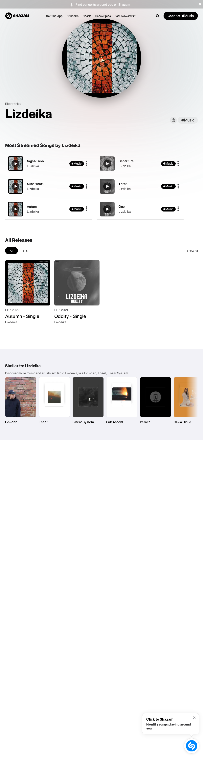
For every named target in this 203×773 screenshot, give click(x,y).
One (122, 207)
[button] (200, 4)
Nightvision (35, 161)
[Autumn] (48, 209)
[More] (86, 163)
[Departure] (140, 163)
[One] (140, 209)
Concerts (73, 16)
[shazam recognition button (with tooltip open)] (191, 745)
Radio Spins (103, 16)
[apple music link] (188, 120)
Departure (126, 161)
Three (123, 184)
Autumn (33, 207)
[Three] (140, 186)
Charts (87, 16)
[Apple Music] (12, 329)
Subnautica (35, 184)
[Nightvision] (48, 163)
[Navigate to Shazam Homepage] (17, 15)
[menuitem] (54, 16)
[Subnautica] (48, 186)
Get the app (54, 16)
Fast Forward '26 (125, 16)
